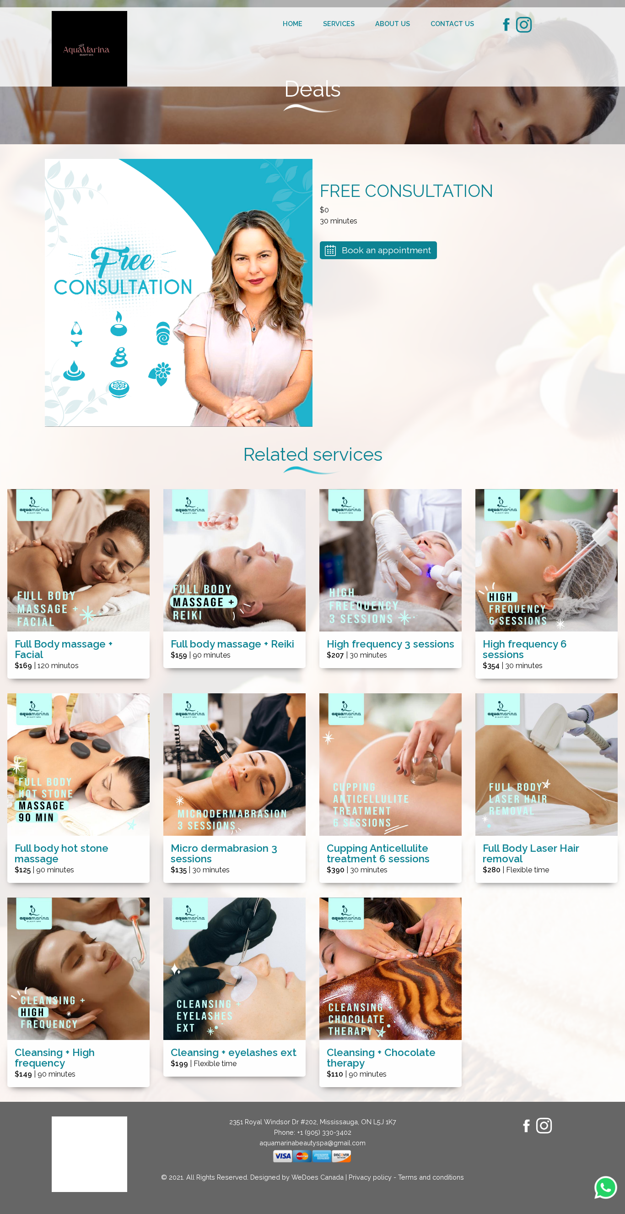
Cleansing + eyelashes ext (233, 1052)
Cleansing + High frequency (55, 1057)
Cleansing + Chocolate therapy (381, 1057)
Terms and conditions (431, 1177)
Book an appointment (386, 250)
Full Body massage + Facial (64, 649)
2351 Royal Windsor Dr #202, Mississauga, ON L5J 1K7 (312, 1122)
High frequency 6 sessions (525, 649)
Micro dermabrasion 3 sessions (224, 853)
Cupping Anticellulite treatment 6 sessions (378, 853)
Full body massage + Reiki (232, 644)
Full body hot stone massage (61, 853)
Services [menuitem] (339, 23)
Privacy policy (370, 1177)
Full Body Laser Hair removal (531, 853)
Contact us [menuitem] (452, 23)
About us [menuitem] (392, 23)
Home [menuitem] (292, 23)
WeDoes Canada (317, 1177)
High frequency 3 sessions (390, 644)
